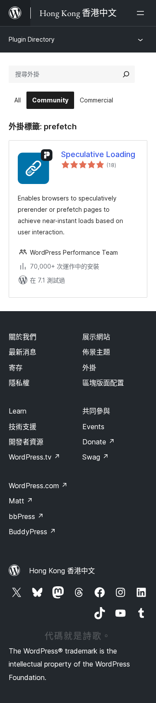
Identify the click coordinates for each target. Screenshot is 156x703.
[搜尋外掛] (126, 74)
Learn (17, 411)
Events (93, 426)
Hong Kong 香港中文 (62, 570)
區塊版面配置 (103, 382)
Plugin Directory (32, 39)
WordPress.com (38, 485)
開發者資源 (26, 441)
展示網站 (96, 336)
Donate (98, 441)
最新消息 (22, 352)
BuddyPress (32, 531)
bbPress (26, 516)
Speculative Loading (98, 154)
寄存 (16, 367)
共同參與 (96, 411)
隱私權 (19, 382)
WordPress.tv (34, 457)
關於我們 (22, 336)
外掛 (89, 367)
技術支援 (22, 426)
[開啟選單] (142, 13)
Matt (21, 500)
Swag (95, 457)
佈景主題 (96, 352)
